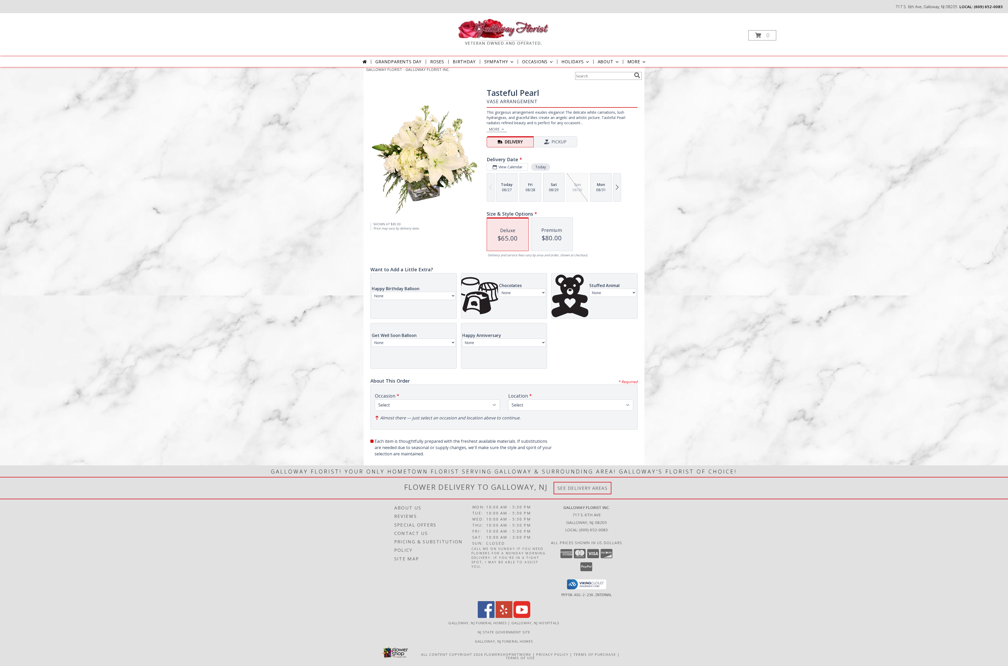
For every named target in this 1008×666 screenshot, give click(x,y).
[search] (637, 75)
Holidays (572, 62)
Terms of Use (520, 657)
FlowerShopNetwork (507, 654)
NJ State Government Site (504, 632)
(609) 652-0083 (988, 6)
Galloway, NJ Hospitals (535, 623)
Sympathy (496, 62)
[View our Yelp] (504, 616)
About (605, 62)
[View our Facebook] (486, 616)
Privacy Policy (552, 654)
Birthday (464, 62)
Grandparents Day (398, 62)
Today (540, 166)
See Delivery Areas (583, 488)
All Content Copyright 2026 (452, 654)
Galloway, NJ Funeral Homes (477, 623)
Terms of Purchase (595, 654)
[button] (762, 35)
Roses (437, 62)
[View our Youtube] (521, 616)
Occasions (535, 62)
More (633, 62)
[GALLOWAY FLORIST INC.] (504, 29)
